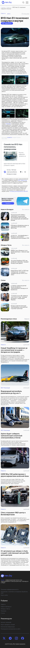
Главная (3, 7)
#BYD (8, 14)
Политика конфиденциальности (9, 589)
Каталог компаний (6, 622)
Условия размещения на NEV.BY (19, 191)
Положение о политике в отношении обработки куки (14, 592)
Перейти (8, 203)
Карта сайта (4, 595)
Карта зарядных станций (8, 624)
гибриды (8, 123)
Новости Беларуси (6, 606)
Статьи (3, 613)
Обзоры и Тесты (5, 608)
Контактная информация (8, 626)
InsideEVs (9, 137)
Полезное (3, 611)
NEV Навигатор (22, 180)
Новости (9, 7)
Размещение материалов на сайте (10, 629)
